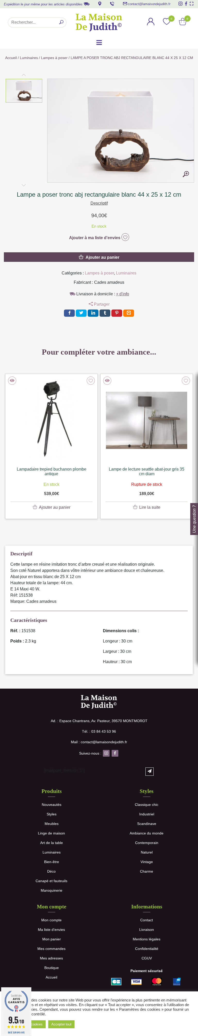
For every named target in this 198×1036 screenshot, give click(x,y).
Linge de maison (51, 833)
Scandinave (146, 824)
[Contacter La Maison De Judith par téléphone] (112, 4)
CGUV (147, 958)
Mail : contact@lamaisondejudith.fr (99, 742)
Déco (51, 871)
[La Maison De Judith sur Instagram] (180, 4)
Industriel (146, 814)
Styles (51, 814)
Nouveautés (51, 805)
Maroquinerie (51, 890)
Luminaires (29, 58)
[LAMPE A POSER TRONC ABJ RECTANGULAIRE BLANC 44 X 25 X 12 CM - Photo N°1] (186, 174)
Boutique (51, 968)
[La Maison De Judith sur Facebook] (186, 4)
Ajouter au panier (102, 257)
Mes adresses (51, 958)
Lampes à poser (54, 58)
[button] (24, 91)
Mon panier (51, 939)
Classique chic (146, 805)
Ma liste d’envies (51, 930)
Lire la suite (149, 507)
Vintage (147, 862)
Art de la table (51, 843)
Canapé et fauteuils (51, 881)
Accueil (11, 58)
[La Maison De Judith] (98, 22)
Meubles (52, 824)
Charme (146, 871)
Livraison (146, 930)
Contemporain (146, 843)
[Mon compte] (150, 22)
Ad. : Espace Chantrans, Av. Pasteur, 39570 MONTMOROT (99, 721)
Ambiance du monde (146, 833)
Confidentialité (146, 949)
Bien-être (51, 862)
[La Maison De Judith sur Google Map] (99, 4)
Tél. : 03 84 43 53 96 (99, 731)
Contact (146, 920)
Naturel (147, 852)
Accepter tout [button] (61, 1024)
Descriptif (99, 203)
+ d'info (122, 294)
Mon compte (51, 920)
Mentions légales (146, 939)
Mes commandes (51, 949)
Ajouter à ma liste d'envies (95, 238)
